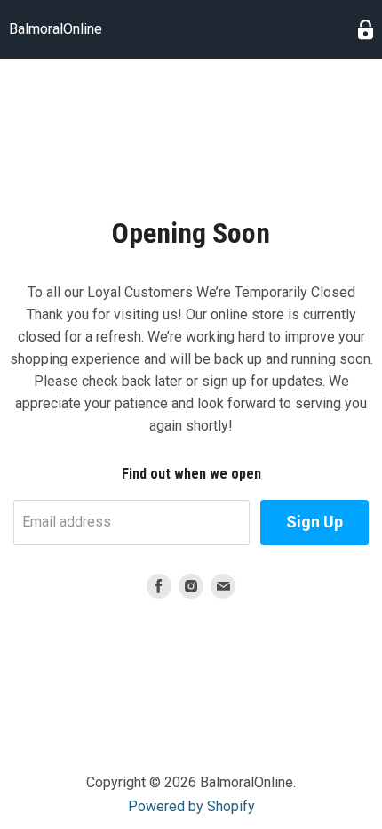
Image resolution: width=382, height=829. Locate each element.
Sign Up (314, 521)
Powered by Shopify (191, 806)
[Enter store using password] (365, 29)
